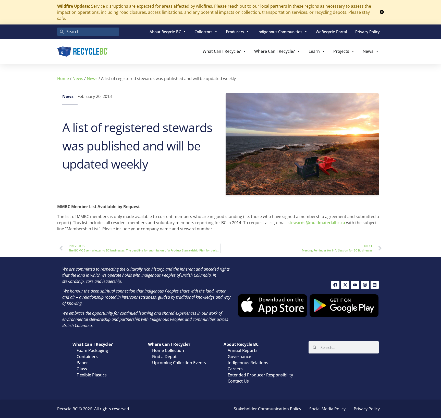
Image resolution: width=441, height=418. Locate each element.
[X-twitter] (345, 285)
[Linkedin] (375, 285)
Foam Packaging (92, 350)
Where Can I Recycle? (274, 51)
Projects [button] (341, 51)
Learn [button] (314, 51)
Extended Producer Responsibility (260, 375)
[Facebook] (335, 285)
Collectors (203, 31)
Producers (235, 31)
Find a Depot (164, 356)
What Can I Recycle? (222, 51)
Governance (239, 356)
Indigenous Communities (280, 31)
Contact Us (238, 381)
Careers (235, 369)
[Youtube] (355, 285)
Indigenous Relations (248, 362)
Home (63, 78)
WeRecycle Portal (331, 31)
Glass (82, 369)
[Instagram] (365, 285)
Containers (87, 356)
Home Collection (168, 350)
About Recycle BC (165, 31)
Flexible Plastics (92, 375)
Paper (82, 362)
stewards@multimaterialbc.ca (316, 222)
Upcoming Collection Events (179, 362)
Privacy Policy (367, 31)
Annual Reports (243, 350)
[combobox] (88, 32)
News (368, 51)
